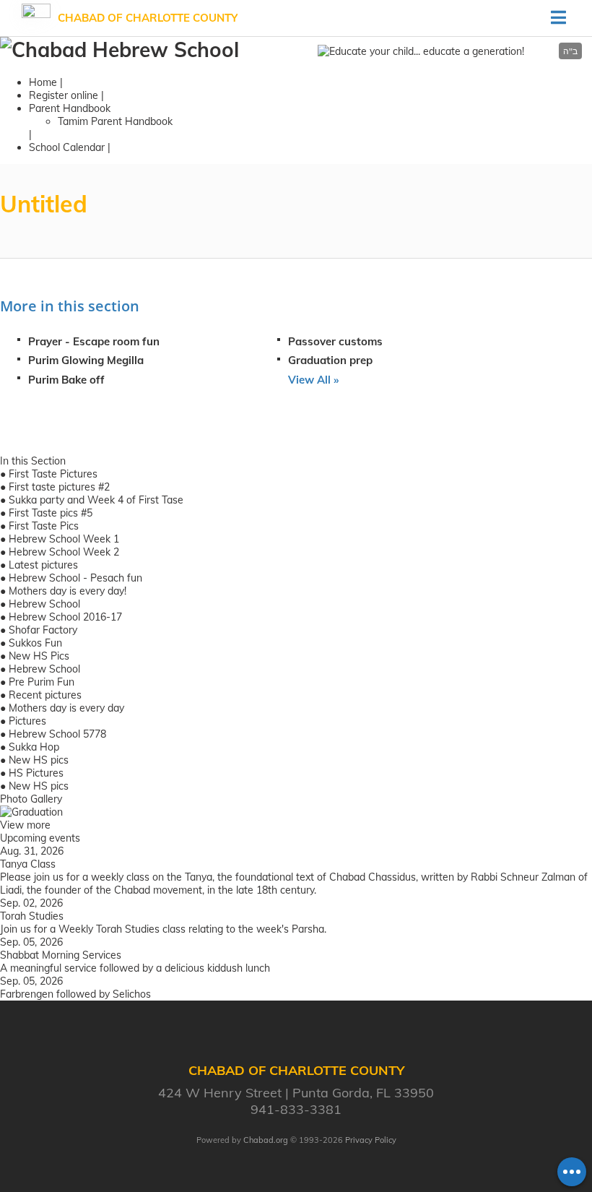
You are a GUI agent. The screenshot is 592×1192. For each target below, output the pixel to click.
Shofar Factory (43, 629)
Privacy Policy (370, 1140)
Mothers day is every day (66, 707)
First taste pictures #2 (59, 486)
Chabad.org (265, 1140)
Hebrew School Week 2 (64, 551)
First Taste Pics (44, 525)
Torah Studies (32, 916)
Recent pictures (45, 694)
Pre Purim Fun (41, 681)
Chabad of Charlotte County (148, 18)
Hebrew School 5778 (57, 733)
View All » (313, 379)
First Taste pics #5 (50, 512)
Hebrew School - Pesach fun (75, 577)
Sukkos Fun (35, 642)
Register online (63, 95)
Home (43, 82)
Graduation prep (330, 360)
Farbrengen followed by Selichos (75, 994)
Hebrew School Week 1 (64, 538)
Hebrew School (44, 603)
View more (25, 825)
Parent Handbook (69, 108)
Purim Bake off (66, 379)
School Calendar (67, 147)
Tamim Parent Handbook (115, 121)
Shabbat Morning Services (60, 955)
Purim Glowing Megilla (86, 360)
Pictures (27, 720)
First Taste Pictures (53, 473)
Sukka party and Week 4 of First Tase (96, 499)
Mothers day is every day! (67, 590)
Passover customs (335, 341)
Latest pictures (43, 564)
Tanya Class (28, 864)
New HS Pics (39, 655)
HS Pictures (36, 772)
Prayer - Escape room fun (94, 341)
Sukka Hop (34, 746)
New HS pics (39, 759)
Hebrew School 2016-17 (65, 616)
